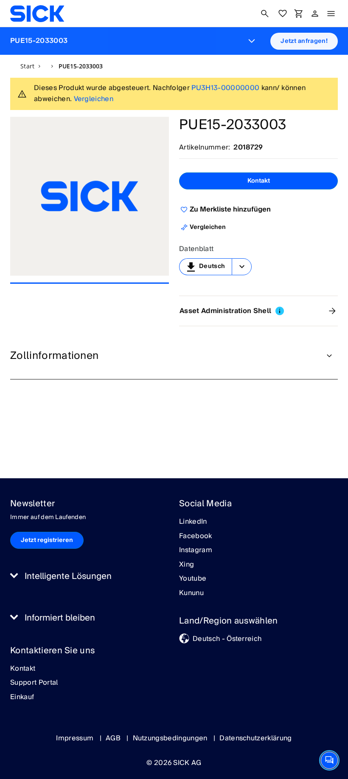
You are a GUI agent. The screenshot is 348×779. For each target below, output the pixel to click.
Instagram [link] (195, 550)
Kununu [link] (191, 593)
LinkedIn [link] (193, 522)
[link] (37, 13)
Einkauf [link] (22, 697)
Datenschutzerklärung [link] (255, 738)
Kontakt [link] (22, 669)
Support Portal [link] (34, 683)
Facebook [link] (195, 536)
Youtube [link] (192, 578)
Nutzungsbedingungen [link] (171, 738)
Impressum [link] (75, 738)
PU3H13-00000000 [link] (225, 88)
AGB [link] (114, 738)
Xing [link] (186, 564)
